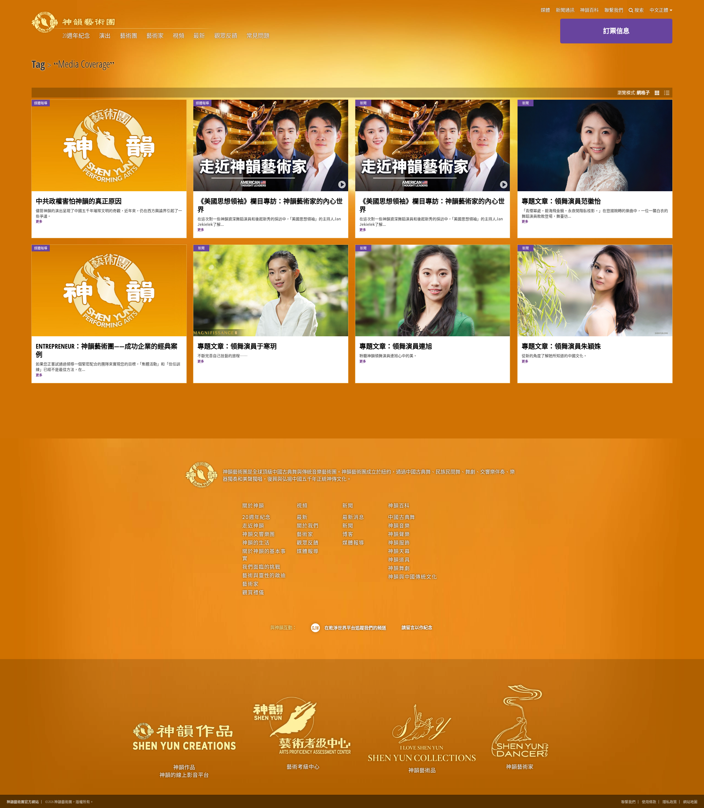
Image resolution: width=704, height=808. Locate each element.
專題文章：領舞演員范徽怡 (561, 201)
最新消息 (353, 516)
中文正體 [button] (659, 10)
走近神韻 (253, 525)
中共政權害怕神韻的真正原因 (79, 201)
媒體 (545, 10)
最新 (199, 35)
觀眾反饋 (225, 35)
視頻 (178, 35)
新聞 (347, 505)
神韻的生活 (256, 542)
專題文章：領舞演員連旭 (395, 346)
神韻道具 (399, 559)
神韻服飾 (399, 542)
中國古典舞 (401, 516)
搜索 (639, 10)
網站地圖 (690, 802)
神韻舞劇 (399, 567)
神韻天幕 (399, 550)
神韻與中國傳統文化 (412, 576)
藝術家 (155, 35)
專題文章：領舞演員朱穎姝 (561, 346)
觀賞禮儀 (253, 592)
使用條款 (649, 802)
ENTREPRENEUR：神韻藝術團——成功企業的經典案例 (106, 350)
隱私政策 (669, 802)
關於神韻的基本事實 (264, 554)
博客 (347, 533)
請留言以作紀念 (417, 627)
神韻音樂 (399, 525)
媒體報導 (307, 550)
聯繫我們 (613, 10)
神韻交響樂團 (258, 533)
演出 (105, 35)
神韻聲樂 (399, 533)
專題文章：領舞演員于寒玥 (237, 346)
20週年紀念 (76, 35)
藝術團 (128, 35)
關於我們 (307, 525)
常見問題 (258, 35)
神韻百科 (589, 10)
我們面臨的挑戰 (261, 566)
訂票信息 (616, 30)
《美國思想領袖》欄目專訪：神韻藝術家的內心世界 (270, 205)
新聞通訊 (565, 10)
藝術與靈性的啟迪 (264, 575)
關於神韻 (253, 505)
